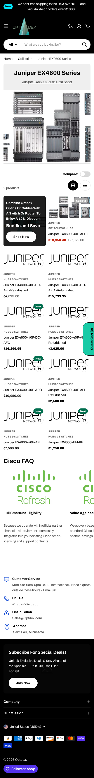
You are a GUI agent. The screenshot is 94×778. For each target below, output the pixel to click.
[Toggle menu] (6, 26)
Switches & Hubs (60, 228)
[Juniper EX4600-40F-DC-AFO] (24, 311)
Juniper (54, 223)
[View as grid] (73, 185)
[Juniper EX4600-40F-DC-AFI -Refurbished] (24, 259)
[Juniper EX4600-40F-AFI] (24, 416)
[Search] (84, 44)
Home (7, 59)
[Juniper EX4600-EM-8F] (69, 416)
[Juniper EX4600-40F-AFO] (24, 364)
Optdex (20, 759)
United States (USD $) (25, 726)
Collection (25, 59)
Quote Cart (92, 339)
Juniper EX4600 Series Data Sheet (47, 82)
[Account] (79, 26)
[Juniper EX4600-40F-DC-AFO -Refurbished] (69, 259)
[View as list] (85, 185)
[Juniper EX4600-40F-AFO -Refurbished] (69, 311)
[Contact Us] (70, 26)
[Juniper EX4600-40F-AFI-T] (69, 207)
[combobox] (47, 44)
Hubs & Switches (15, 279)
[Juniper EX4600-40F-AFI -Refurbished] (69, 364)
